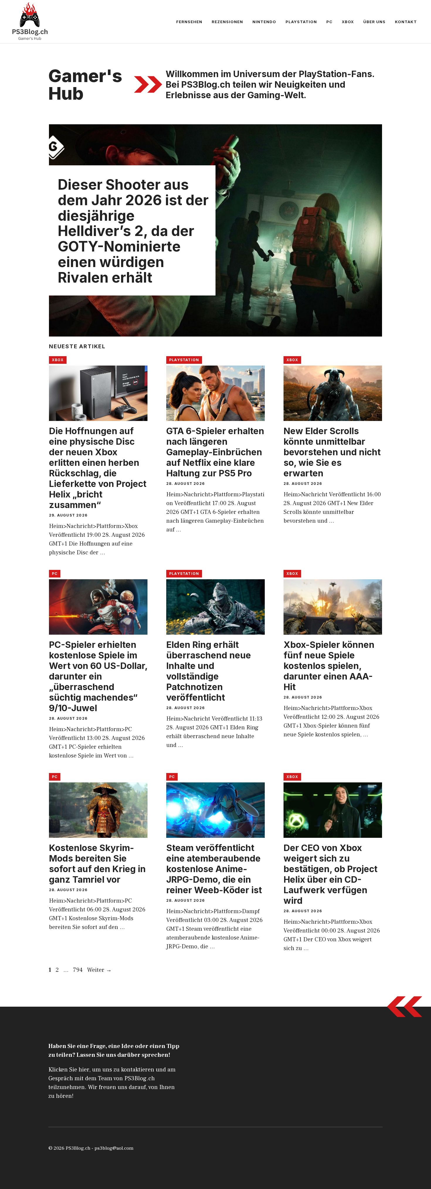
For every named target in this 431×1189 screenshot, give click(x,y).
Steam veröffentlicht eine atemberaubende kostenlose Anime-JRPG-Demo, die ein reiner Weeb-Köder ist (214, 869)
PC (329, 21)
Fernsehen (189, 21)
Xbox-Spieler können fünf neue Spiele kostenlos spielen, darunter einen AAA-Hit (329, 665)
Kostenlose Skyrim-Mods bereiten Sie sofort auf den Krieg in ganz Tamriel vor (97, 864)
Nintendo (264, 21)
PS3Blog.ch (78, 1148)
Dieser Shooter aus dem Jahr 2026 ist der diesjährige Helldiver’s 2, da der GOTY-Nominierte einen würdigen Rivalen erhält (133, 231)
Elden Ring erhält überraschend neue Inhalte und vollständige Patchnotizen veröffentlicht (208, 671)
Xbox (348, 21)
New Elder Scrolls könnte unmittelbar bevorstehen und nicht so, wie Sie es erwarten (332, 452)
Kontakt (406, 21)
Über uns (374, 21)
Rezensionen (227, 21)
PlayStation (301, 21)
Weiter (99, 970)
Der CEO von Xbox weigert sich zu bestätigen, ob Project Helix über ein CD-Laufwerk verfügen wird (330, 874)
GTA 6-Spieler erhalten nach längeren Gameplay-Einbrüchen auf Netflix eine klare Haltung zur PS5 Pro (215, 452)
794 (78, 970)
